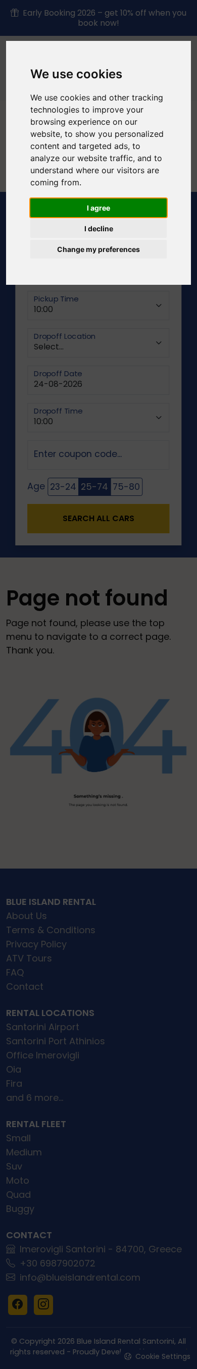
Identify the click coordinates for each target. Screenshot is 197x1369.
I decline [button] (98, 228)
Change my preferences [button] (98, 249)
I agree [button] (98, 208)
